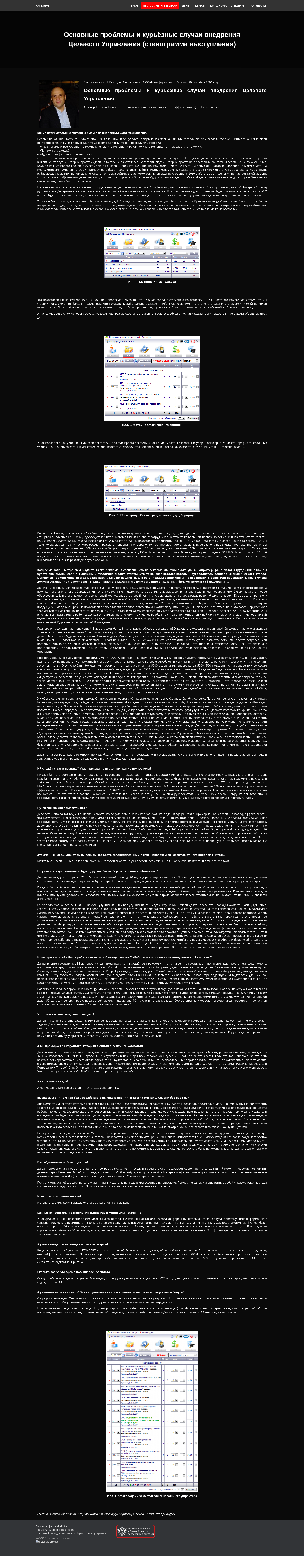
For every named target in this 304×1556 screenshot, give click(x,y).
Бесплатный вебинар (160, 5)
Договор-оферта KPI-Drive (51, 1526)
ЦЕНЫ (186, 5)
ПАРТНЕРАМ (257, 5)
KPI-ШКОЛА (218, 5)
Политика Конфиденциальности (55, 1533)
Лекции (237, 5)
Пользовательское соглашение (55, 1530)
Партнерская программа (91, 1533)
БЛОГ (135, 5)
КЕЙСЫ (200, 5)
